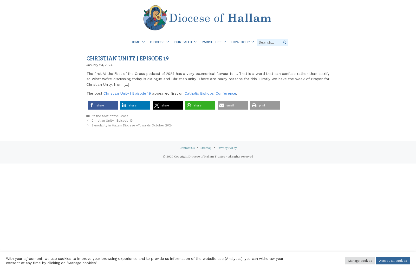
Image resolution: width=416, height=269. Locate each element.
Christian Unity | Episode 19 (127, 93)
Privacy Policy (227, 148)
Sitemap (206, 148)
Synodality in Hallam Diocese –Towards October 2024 (132, 125)
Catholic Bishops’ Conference (210, 93)
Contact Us (187, 148)
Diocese (157, 42)
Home (135, 42)
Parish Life (212, 42)
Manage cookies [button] (360, 260)
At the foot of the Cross (109, 116)
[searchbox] (272, 42)
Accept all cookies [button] (393, 260)
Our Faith (183, 42)
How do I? (240, 42)
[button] (284, 42)
